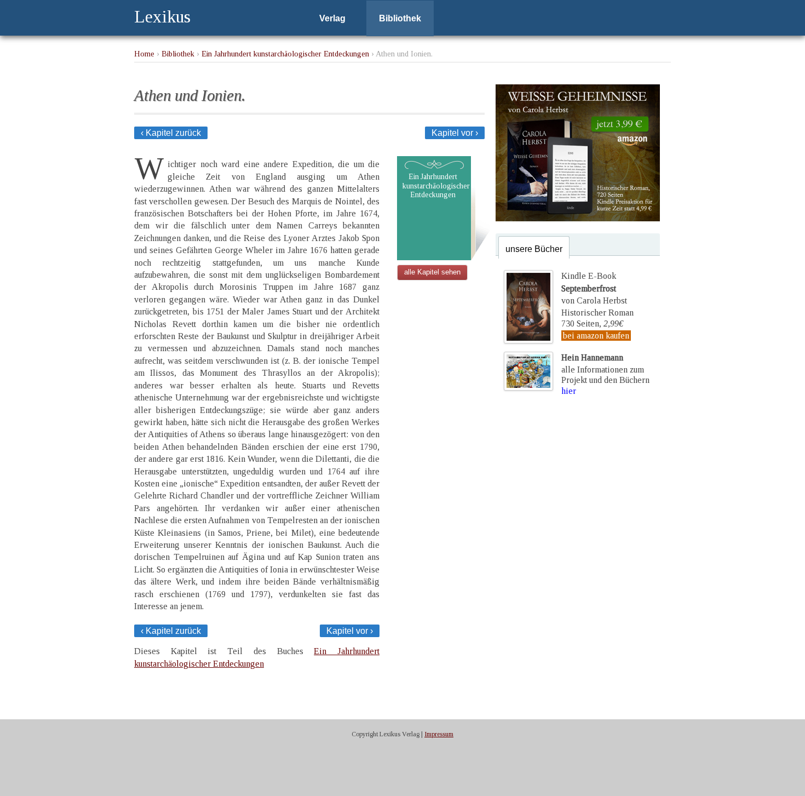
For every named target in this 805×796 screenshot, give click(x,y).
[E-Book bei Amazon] (578, 218)
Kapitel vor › (455, 133)
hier (568, 391)
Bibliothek (400, 18)
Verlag (332, 18)
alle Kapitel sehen (432, 272)
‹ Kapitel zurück (171, 133)
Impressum (438, 734)
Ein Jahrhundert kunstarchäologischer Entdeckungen (285, 53)
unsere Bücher (533, 249)
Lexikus (162, 16)
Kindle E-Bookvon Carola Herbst (594, 288)
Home (144, 53)
